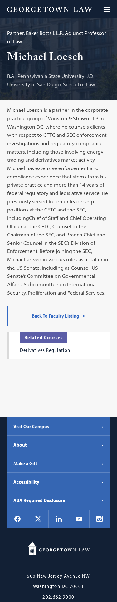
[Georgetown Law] (49, 9)
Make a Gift (25, 463)
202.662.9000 (58, 597)
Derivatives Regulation (45, 350)
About (20, 445)
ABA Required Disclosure (39, 500)
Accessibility (26, 482)
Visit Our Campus (31, 426)
